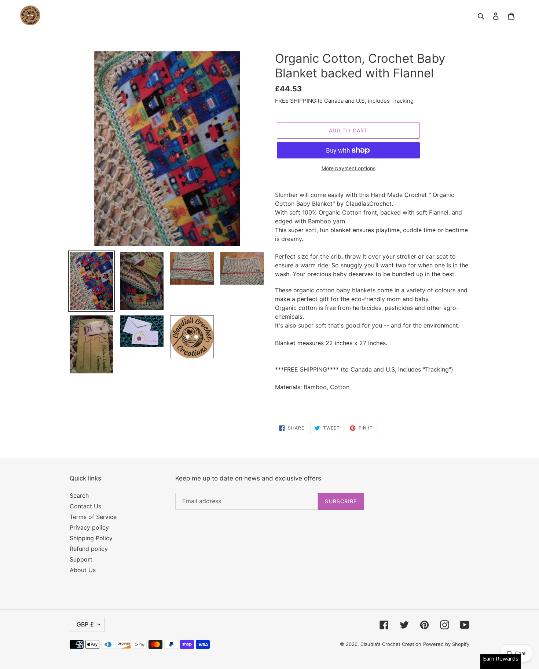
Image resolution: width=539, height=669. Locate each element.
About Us (83, 570)
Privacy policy (89, 527)
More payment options (348, 168)
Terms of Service (93, 516)
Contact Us (85, 506)
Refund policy (89, 548)
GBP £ (85, 624)
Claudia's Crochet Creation (390, 644)
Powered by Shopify (446, 644)
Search (79, 495)
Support (81, 559)
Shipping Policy (91, 538)
